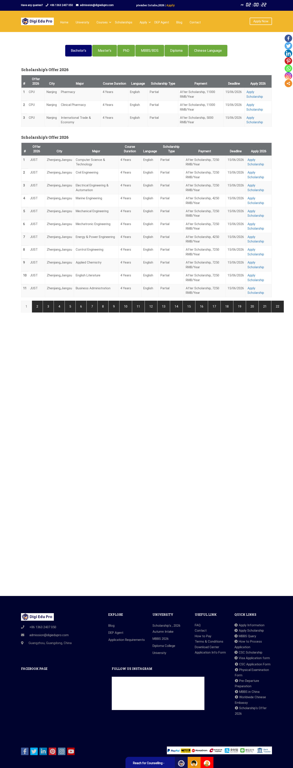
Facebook (25, 751)
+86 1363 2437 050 (61, 5)
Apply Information (251, 625)
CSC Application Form (254, 664)
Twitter (34, 751)
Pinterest (52, 751)
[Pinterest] (288, 61)
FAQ (198, 625)
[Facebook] (288, 38)
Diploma (176, 51)
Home (64, 22)
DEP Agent (161, 22)
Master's (104, 51)
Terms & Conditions (209, 641)
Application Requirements (126, 640)
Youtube (71, 751)
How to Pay (203, 636)
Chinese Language (208, 51)
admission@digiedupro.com (97, 5)
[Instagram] (288, 76)
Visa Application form (254, 658)
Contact (195, 22)
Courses (102, 22)
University (82, 22)
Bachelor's (78, 51)
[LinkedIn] (288, 53)
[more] (288, 83)
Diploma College (164, 646)
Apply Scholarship (251, 630)
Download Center (207, 647)
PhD (126, 51)
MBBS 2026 (161, 639)
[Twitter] (288, 46)
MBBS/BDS (150, 51)
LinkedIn (43, 751)
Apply (143, 22)
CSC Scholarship (250, 652)
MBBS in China (249, 692)
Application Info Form (210, 652)
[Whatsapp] (288, 68)
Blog (179, 22)
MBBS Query (247, 636)
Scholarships (123, 22)
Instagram (61, 751)
